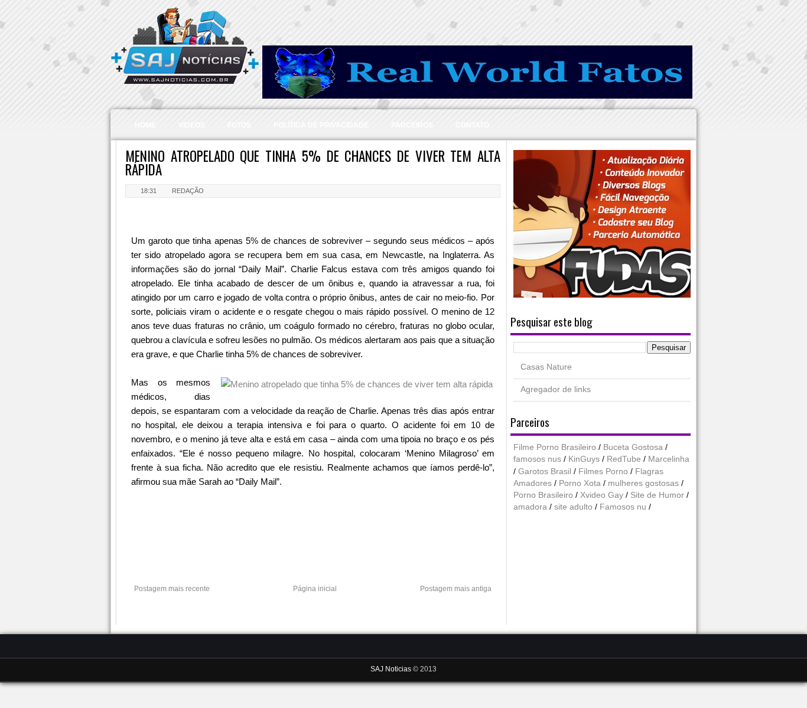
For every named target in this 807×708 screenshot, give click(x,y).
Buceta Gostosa (633, 447)
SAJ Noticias (391, 669)
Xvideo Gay (601, 495)
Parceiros (412, 125)
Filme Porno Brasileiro (554, 447)
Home (145, 125)
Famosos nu (623, 507)
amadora (530, 507)
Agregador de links (555, 389)
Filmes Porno (603, 471)
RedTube (624, 459)
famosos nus (537, 459)
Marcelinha (668, 459)
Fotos (239, 125)
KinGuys (584, 459)
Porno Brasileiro (543, 495)
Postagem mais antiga (456, 589)
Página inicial (315, 589)
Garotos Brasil (544, 471)
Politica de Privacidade (321, 125)
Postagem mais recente (172, 589)
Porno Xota (580, 483)
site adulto (573, 507)
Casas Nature (546, 367)
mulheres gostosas (643, 483)
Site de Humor (657, 495)
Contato (472, 125)
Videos (191, 125)
